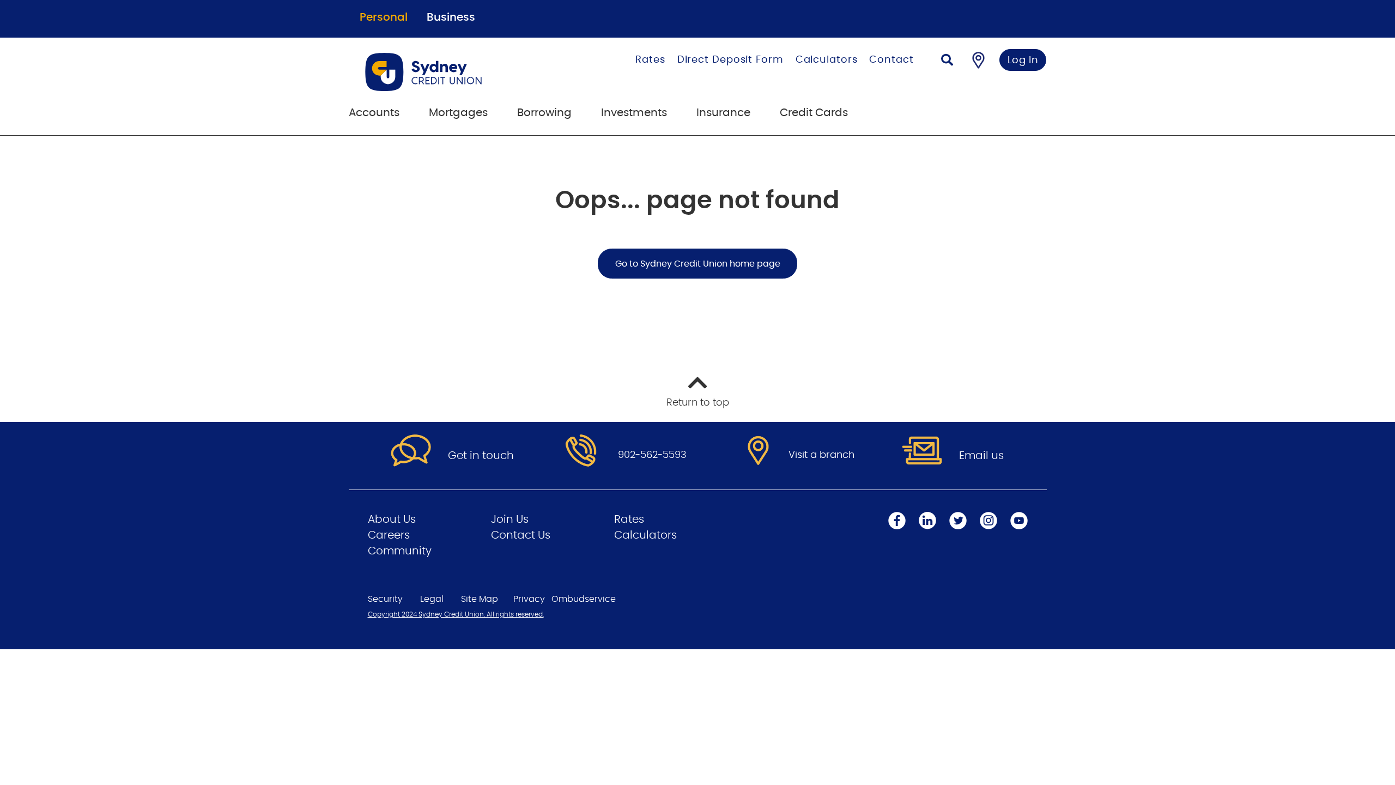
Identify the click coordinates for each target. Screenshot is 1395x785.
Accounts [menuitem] (374, 112)
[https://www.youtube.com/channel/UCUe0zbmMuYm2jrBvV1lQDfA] (1019, 521)
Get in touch (481, 455)
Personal (384, 17)
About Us (392, 519)
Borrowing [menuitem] (544, 112)
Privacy (529, 599)
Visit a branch (821, 455)
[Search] (947, 61)
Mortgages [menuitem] (458, 112)
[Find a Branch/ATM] (978, 60)
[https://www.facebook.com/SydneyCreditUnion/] (897, 521)
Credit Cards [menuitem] (814, 112)
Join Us (510, 519)
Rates (650, 60)
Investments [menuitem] (634, 112)
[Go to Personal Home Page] (456, 72)
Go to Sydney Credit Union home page (697, 263)
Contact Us (520, 535)
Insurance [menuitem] (723, 112)
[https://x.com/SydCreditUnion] (958, 521)
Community (400, 551)
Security (385, 599)
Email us (981, 455)
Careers (389, 535)
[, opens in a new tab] (581, 451)
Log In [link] (1023, 60)
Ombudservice (583, 599)
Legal (432, 599)
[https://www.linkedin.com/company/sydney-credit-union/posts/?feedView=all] (927, 521)
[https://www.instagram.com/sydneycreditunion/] (988, 521)
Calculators (827, 60)
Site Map (479, 599)
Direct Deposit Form (730, 60)
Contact (891, 60)
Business (451, 17)
